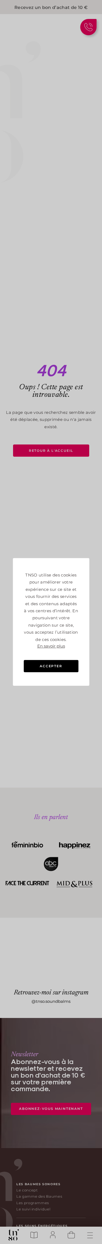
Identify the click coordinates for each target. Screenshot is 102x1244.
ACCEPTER (51, 666)
